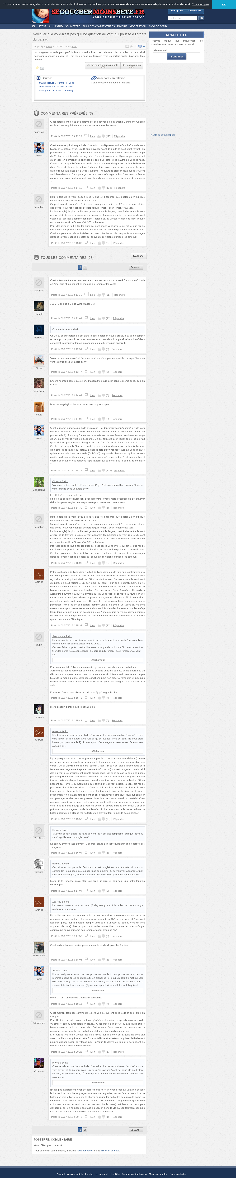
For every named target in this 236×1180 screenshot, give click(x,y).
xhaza (39, 414)
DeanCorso (39, 391)
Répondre (119, 136)
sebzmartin (39, 955)
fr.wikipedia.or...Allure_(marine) (56, 90)
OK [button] (224, 4)
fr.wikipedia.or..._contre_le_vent (56, 82)
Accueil (61, 1174)
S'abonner (138, 255)
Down (103, 136)
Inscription (177, 10)
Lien (92, 136)
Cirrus (39, 368)
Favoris (122, 26)
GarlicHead (39, 489)
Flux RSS (115, 1174)
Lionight (39, 314)
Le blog (89, 1174)
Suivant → (136, 267)
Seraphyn (39, 207)
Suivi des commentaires (99, 26)
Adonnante (39, 1023)
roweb (39, 155)
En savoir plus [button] (200, 4)
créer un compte (110, 1150)
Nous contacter (178, 1174)
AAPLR (39, 582)
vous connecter (85, 1150)
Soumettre (72, 26)
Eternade (39, 717)
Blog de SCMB (157, 26)
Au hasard (56, 26)
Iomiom (39, 872)
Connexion (194, 10)
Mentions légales (158, 1174)
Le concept (102, 1174)
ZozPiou (38, 838)
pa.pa (39, 644)
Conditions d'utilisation (134, 1174)
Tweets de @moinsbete (162, 134)
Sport (74, 46)
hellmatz (39, 337)
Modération (138, 26)
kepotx (49, 46)
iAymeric (39, 1071)
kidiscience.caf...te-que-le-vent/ (56, 86)
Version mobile (75, 1174)
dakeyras (39, 132)
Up (99, 136)
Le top (42, 26)
